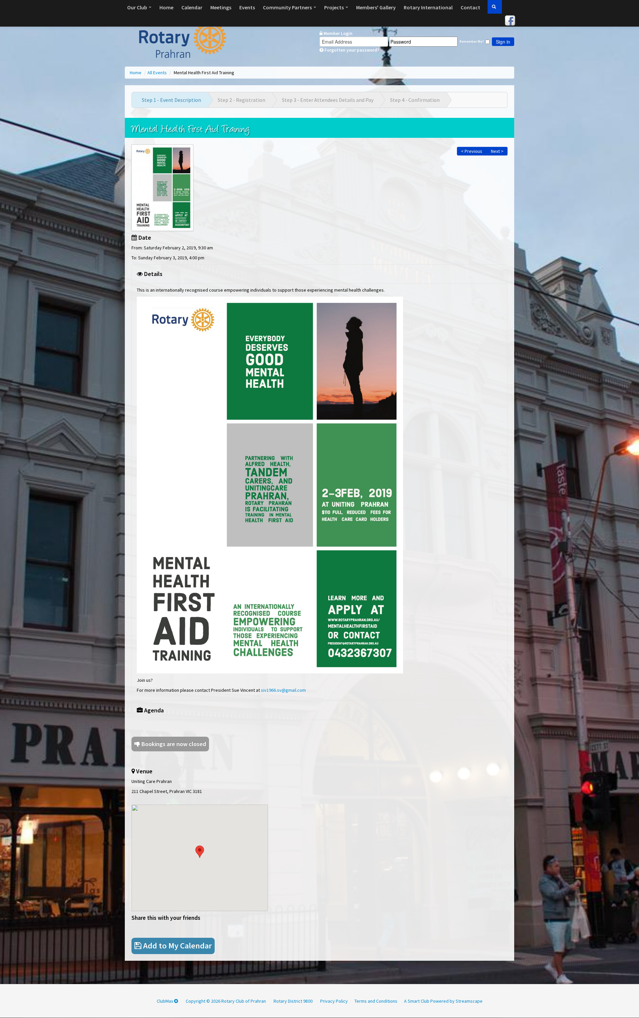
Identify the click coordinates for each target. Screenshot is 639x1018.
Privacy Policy (334, 1001)
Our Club (137, 7)
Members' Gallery (376, 7)
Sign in (503, 41)
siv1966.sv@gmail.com (283, 690)
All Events (157, 73)
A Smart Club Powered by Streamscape (443, 1001)
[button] (199, 852)
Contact (470, 7)
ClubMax (165, 1001)
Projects (334, 7)
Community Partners (288, 7)
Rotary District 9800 (293, 1001)
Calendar (191, 7)
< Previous (471, 151)
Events (247, 7)
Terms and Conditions (375, 1001)
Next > (497, 151)
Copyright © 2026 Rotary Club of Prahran (226, 1001)
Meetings (220, 7)
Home (166, 7)
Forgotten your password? (351, 50)
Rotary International (428, 7)
